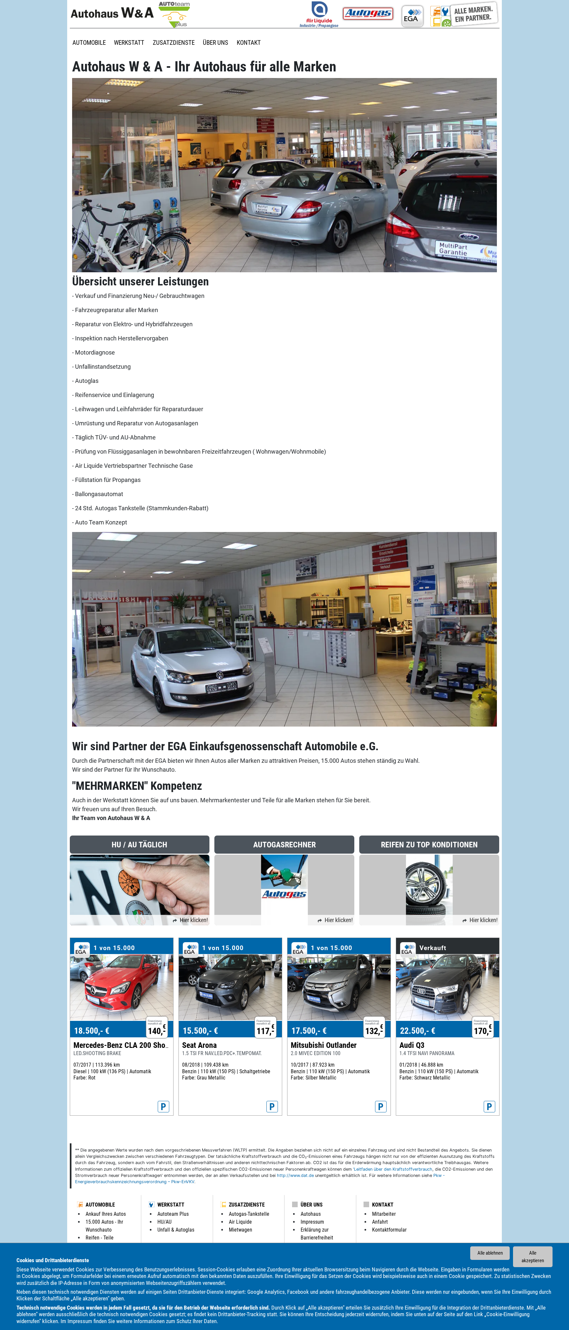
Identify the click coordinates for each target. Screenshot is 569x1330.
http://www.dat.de (295, 1175)
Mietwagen (240, 1230)
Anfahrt (380, 1222)
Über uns (312, 1205)
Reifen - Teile (100, 1238)
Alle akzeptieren (533, 1257)
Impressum (80, 1321)
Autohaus (311, 1214)
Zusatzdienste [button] (174, 42)
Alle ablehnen (490, 1253)
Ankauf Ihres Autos (106, 1214)
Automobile (100, 1205)
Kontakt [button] (249, 42)
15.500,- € (200, 1031)
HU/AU (164, 1222)
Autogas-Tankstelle (249, 1214)
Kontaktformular (389, 1230)
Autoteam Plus (173, 1214)
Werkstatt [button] (129, 42)
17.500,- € (309, 1031)
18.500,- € (91, 1031)
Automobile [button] (89, 42)
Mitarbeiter (384, 1214)
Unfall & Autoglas (175, 1230)
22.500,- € (417, 1031)
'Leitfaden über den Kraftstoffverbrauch (392, 1169)
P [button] (163, 1106)
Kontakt (382, 1205)
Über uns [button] (215, 42)
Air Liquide (240, 1222)
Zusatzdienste (247, 1205)
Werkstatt (170, 1205)
